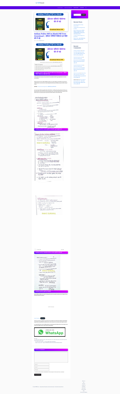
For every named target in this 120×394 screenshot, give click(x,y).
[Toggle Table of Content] (60, 65)
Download (42, 318)
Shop (83, 390)
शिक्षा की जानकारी (76, 7)
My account (84, 387)
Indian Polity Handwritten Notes (40, 339)
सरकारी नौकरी (82, 7)
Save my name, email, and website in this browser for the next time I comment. (49, 371)
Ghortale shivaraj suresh (78, 57)
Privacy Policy (83, 389)
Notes (36, 338)
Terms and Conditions (83, 392)
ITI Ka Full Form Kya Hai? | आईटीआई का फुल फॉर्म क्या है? (47, 86)
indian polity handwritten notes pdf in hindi (42, 68)
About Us (83, 380)
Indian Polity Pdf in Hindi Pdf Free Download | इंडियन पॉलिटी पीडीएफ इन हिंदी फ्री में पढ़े (48, 66)
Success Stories (60, 7)
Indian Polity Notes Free (49, 339)
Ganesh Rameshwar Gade (78, 65)
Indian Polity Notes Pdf (57, 339)
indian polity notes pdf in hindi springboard (42, 67)
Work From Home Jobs (68, 7)
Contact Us (83, 385)
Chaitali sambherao (77, 50)
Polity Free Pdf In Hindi (39, 340)
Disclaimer (83, 386)
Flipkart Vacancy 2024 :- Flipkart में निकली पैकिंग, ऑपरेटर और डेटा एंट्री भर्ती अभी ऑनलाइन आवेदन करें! (48, 342)
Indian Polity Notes (37, 318)
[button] (86, 7)
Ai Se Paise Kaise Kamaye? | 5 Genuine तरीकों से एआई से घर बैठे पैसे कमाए (45, 341)
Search (75, 13)
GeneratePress (60, 386)
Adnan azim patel (77, 73)
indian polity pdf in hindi (39, 69)
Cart (83, 382)
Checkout (83, 383)
